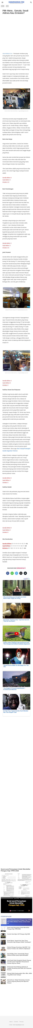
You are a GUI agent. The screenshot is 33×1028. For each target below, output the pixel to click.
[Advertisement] (16, 34)
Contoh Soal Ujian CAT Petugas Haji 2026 (18, 934)
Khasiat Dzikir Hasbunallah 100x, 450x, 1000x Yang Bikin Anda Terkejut (19, 974)
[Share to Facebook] (7, 573)
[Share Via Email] (25, 573)
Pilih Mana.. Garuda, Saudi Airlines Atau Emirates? (15, 11)
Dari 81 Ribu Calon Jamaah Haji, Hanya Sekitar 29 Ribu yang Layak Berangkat (18, 954)
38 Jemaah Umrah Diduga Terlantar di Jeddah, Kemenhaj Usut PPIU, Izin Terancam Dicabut (19, 968)
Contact (16, 1021)
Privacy (22, 1021)
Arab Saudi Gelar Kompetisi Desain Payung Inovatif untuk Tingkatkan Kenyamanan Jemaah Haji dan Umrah (19, 962)
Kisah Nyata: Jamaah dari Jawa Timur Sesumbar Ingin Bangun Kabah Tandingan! (19, 941)
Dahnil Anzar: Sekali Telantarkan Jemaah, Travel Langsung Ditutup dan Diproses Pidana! (18, 981)
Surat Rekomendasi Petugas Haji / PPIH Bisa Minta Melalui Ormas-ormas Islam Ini (19, 921)
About (11, 1021)
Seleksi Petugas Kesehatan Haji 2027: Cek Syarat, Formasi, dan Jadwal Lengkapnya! (18, 948)
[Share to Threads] (21, 573)
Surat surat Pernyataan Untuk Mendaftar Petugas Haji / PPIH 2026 (15, 870)
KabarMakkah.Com (7, 53)
